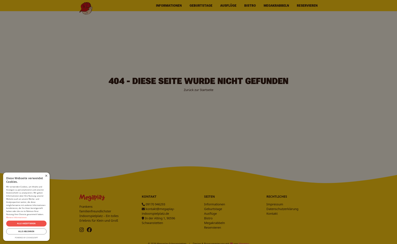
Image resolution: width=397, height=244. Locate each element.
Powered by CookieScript (26, 237)
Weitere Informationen (16, 217)
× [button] (46, 176)
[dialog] (198, 122)
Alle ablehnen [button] (26, 231)
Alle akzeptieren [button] (26, 223)
